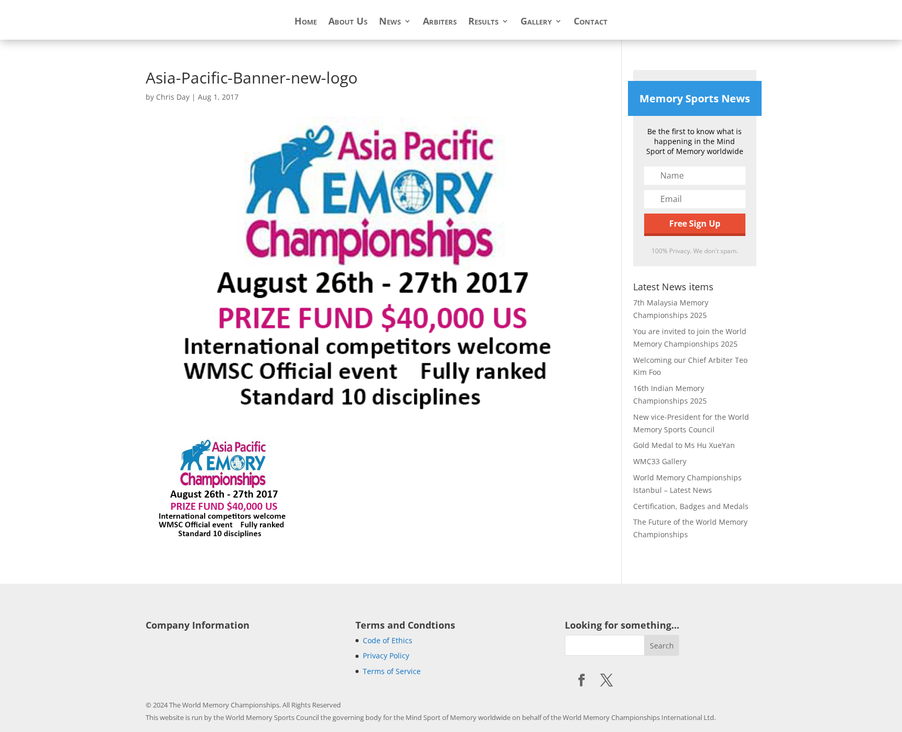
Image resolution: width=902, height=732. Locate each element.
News (390, 22)
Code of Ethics (387, 640)
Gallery (536, 22)
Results (483, 22)
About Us (347, 22)
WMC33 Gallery (659, 461)
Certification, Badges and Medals (691, 506)
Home (305, 22)
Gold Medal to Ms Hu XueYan (684, 445)
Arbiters (440, 22)
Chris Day (172, 97)
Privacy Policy (386, 655)
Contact (591, 22)
